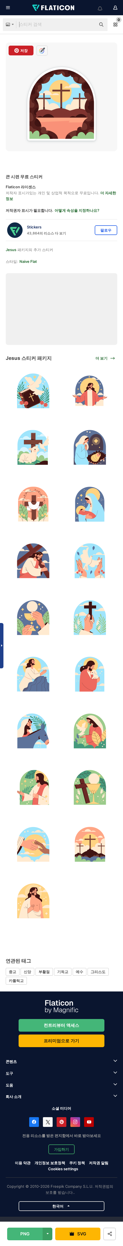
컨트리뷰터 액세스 (61, 1025)
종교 (12, 971)
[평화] (90, 560)
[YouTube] (89, 1122)
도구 (9, 1073)
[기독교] (90, 617)
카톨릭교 (16, 980)
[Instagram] (75, 1122)
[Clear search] (88, 24)
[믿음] (33, 844)
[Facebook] (34, 1122)
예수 (79, 971)
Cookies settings (63, 1169)
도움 (9, 1085)
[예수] (90, 391)
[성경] (33, 391)
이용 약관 (23, 1162)
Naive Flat (28, 261)
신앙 (27, 971)
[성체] (33, 617)
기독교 (62, 971)
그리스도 (98, 971)
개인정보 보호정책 (50, 1162)
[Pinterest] (61, 1122)
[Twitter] (48, 1122)
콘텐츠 (11, 1061)
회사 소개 (13, 1096)
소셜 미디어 (61, 1108)
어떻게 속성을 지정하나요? (77, 210)
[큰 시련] (33, 504)
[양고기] (33, 447)
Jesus (11, 249)
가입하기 (61, 1149)
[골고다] (90, 844)
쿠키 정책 (77, 1162)
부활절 (44, 971)
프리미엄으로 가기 (61, 1040)
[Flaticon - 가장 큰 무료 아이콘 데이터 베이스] (53, 8)
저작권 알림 (98, 1162)
